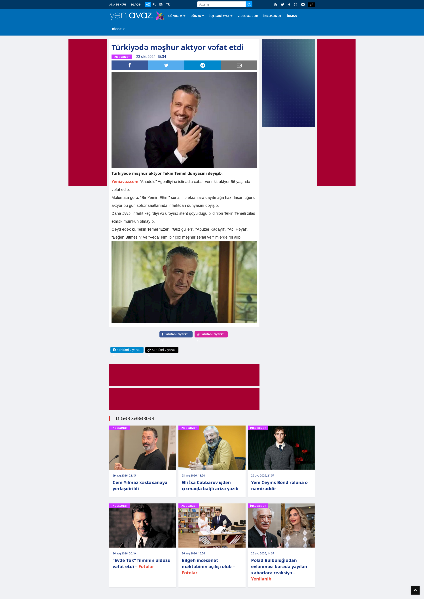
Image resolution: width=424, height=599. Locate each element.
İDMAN (292, 16)
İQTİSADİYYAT (219, 16)
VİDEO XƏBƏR (248, 16)
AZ (148, 4)
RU (154, 4)
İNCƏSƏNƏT (272, 16)
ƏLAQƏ (136, 4)
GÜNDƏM (175, 16)
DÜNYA (196, 16)
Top (415, 590)
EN (161, 4)
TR (168, 4)
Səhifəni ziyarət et (174, 337)
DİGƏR (117, 29)
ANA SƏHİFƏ (117, 4)
